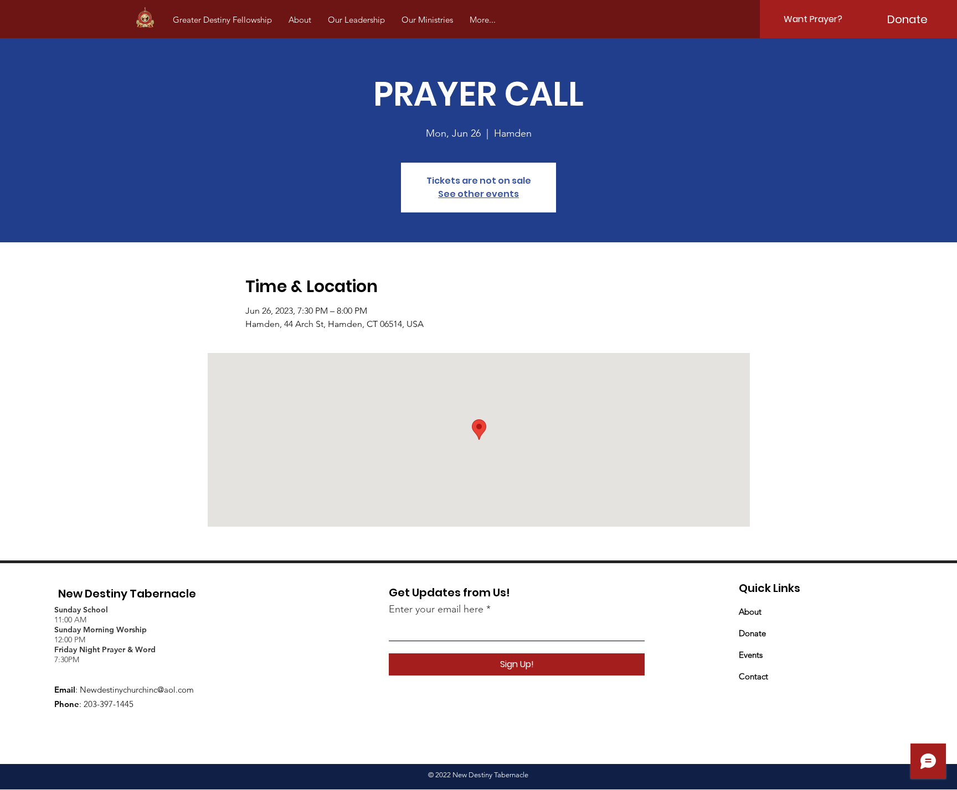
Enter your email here (436, 609)
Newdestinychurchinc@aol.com (137, 689)
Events (751, 654)
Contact (753, 676)
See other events (478, 194)
